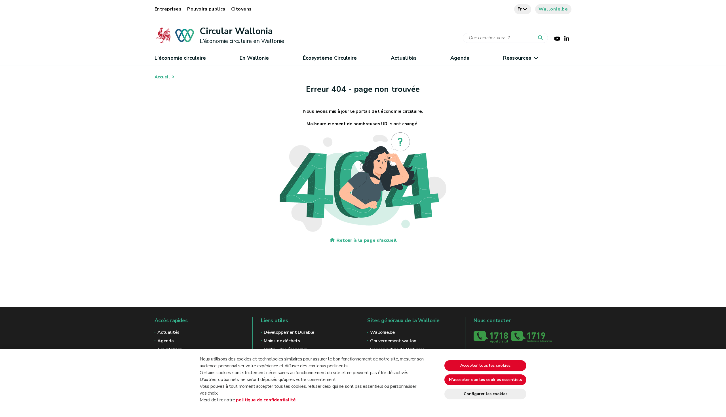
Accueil (162, 77)
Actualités (404, 58)
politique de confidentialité (266, 400)
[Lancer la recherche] (542, 38)
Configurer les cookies (485, 394)
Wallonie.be (553, 9)
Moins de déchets (282, 341)
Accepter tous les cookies (485, 365)
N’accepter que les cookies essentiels (485, 379)
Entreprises (168, 9)
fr (520, 9)
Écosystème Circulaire (330, 58)
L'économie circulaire (180, 58)
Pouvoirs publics (206, 9)
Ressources (517, 58)
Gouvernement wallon (393, 341)
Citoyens (241, 9)
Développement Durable (289, 332)
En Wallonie (254, 58)
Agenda (459, 58)
